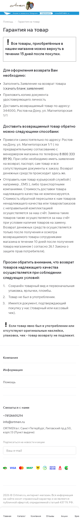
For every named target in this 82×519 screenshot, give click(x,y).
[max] (58, 475)
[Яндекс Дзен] (36, 475)
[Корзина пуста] (74, 6)
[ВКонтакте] (5, 475)
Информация (13, 370)
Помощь (9, 382)
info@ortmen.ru (14, 422)
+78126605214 (13, 415)
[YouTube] (20, 475)
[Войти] (66, 6)
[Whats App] (28, 475)
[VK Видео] (51, 475)
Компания (10, 357)
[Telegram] (13, 475)
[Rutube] (43, 475)
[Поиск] (59, 6)
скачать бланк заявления (23, 88)
